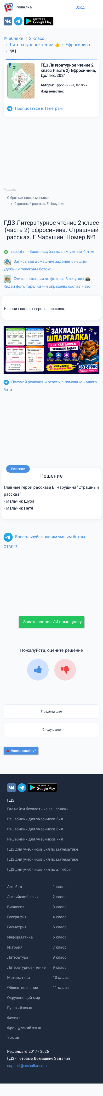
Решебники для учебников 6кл (35, 829)
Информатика (20, 937)
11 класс (61, 987)
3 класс (59, 907)
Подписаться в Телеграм (39, 108)
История (15, 947)
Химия (13, 1038)
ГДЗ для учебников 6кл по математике (42, 859)
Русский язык (19, 1007)
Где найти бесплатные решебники (38, 809)
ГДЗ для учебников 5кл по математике (42, 849)
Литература (17, 957)
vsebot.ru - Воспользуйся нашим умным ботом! (53, 251)
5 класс (59, 927)
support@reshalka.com (27, 1065)
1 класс (59, 886)
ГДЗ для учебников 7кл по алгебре (38, 869)
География (17, 917)
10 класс (61, 977)
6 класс (59, 937)
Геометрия (17, 927)
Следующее (51, 729)
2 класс (59, 897)
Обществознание (22, 987)
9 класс (59, 967)
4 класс (59, 917)
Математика (18, 977)
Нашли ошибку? (23, 751)
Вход (80, 7)
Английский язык (23, 897)
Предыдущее (51, 711)
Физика (14, 1018)
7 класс (59, 947)
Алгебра (14, 886)
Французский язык (24, 1028)
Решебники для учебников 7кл (35, 839)
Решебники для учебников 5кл (35, 819)
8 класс (59, 957)
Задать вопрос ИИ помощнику (52, 621)
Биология (15, 907)
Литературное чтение (26, 967)
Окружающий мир (23, 997)
